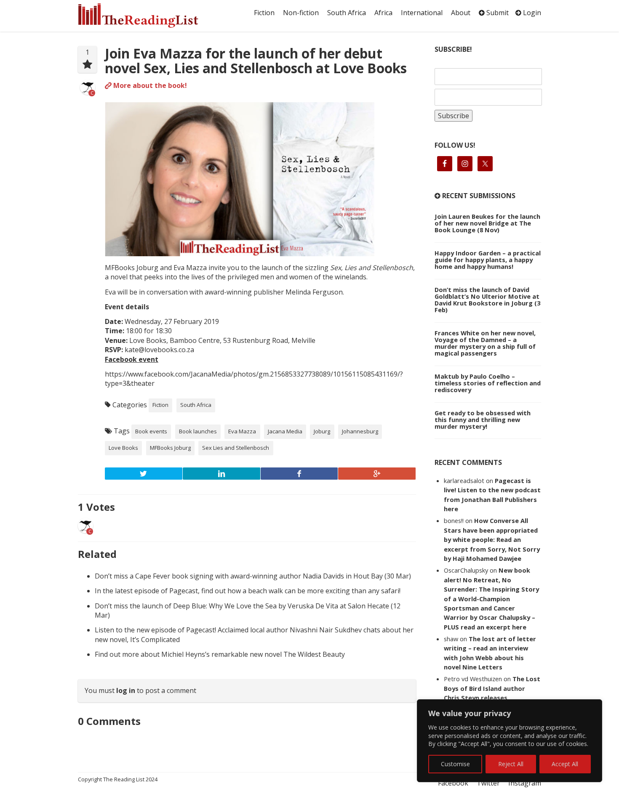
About (460, 12)
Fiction (264, 12)
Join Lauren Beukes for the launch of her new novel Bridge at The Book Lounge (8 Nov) (487, 223)
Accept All (565, 764)
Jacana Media (285, 431)
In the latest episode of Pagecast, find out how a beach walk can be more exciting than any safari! (247, 590)
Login (531, 12)
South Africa (346, 12)
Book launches (198, 431)
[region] (509, 740)
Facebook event (131, 359)
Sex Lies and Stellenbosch (235, 447)
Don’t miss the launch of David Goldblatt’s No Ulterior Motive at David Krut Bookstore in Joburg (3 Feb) (487, 299)
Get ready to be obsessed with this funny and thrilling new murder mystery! (483, 419)
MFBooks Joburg (170, 447)
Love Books (123, 447)
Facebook (453, 783)
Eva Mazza (242, 431)
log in (125, 690)
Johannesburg (360, 431)
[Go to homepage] (147, 15)
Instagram (524, 783)
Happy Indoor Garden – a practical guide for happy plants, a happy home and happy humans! (488, 260)
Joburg (322, 431)
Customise (455, 764)
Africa (383, 12)
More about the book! (149, 85)
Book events (151, 431)
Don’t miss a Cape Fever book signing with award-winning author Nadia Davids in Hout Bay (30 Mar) (253, 576)
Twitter (488, 783)
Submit (497, 12)
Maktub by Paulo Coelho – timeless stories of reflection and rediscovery (488, 383)
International (422, 12)
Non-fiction (301, 12)
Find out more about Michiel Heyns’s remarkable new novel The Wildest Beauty (220, 654)
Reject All (510, 764)
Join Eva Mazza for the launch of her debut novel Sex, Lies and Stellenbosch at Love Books (256, 60)
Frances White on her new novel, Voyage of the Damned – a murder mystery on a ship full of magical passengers (485, 343)
